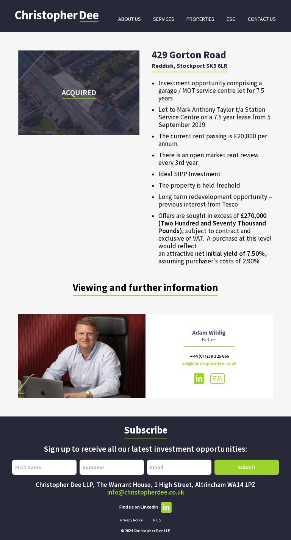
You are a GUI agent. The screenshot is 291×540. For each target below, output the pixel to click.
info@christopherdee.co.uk (145, 492)
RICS (157, 520)
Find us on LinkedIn (138, 507)
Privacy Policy (131, 520)
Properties (200, 19)
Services (163, 19)
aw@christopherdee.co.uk (209, 363)
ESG (231, 19)
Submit (246, 467)
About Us (129, 19)
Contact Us (262, 19)
